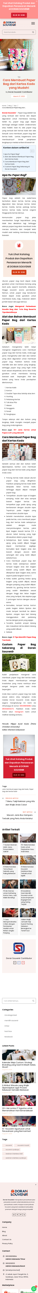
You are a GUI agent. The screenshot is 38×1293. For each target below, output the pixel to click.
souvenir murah (23, 1145)
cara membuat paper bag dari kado (15, 789)
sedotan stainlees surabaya (16, 1158)
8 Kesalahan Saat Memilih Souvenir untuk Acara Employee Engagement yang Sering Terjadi (28, 893)
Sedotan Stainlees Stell (14, 1154)
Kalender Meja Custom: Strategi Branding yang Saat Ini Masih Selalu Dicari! (19, 1064)
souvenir (9, 1145)
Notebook (8, 1037)
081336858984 (11, 1256)
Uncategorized (10, 1015)
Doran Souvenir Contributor (20, 92)
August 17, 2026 (7, 1113)
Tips (19, 77)
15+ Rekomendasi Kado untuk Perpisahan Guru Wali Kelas (28, 843)
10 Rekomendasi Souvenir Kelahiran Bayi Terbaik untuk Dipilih (28, 866)
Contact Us (6, 1239)
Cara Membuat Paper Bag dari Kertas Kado (17, 163)
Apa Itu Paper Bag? (12, 154)
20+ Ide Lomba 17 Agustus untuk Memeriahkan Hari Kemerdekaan (17, 1109)
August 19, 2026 (7, 1092)
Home (4, 1227)
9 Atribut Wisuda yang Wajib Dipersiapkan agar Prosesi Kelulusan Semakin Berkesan (15, 1087)
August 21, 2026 (7, 1069)
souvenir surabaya (12, 1149)
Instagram (19, 712)
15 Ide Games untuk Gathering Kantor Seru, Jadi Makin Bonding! (10, 893)
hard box (8, 1031)
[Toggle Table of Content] (31, 151)
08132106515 (10, 1263)
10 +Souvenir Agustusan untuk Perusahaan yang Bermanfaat (16, 1129)
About (4, 1235)
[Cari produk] (33, 32)
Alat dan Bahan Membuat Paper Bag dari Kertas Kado (19, 158)
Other (6, 1026)
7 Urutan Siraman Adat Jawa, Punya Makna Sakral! (10, 843)
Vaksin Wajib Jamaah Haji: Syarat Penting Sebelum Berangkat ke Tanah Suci (28, 921)
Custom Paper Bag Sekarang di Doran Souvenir (17, 168)
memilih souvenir (11, 1020)
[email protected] (13, 1270)
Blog (4, 1231)
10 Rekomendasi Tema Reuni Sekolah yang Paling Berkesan (10, 866)
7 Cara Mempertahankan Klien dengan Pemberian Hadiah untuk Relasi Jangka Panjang (10, 921)
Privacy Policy (7, 1243)
